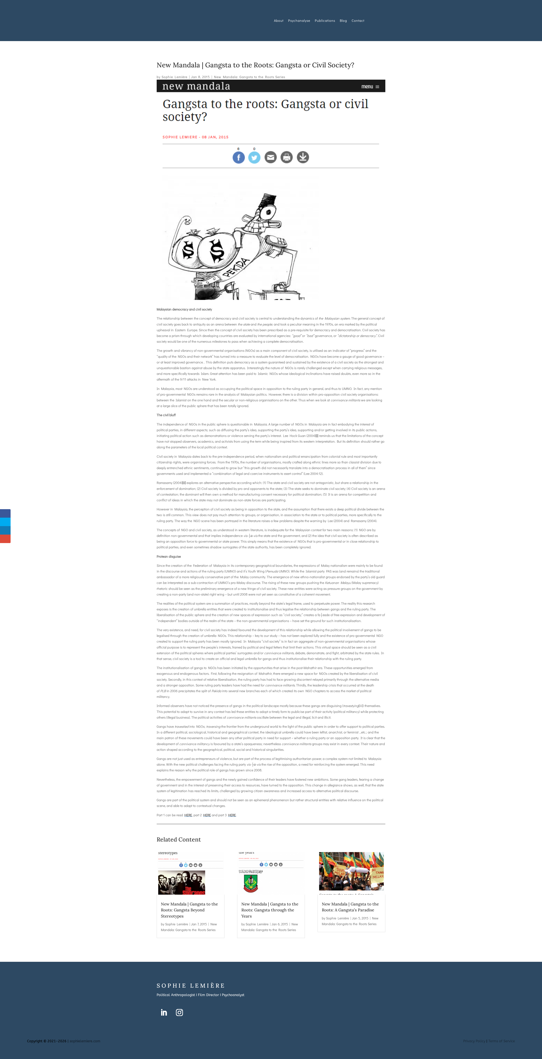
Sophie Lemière (174, 77)
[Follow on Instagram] (179, 1013)
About (278, 20)
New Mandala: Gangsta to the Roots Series (249, 77)
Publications (325, 20)
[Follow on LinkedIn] (164, 1013)
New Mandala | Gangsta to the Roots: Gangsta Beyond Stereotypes (189, 910)
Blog (343, 20)
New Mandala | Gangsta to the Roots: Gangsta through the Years (269, 910)
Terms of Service (501, 1041)
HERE (188, 815)
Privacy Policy (474, 1041)
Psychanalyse (299, 20)
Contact (358, 20)
